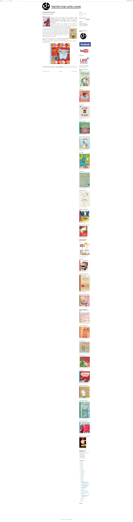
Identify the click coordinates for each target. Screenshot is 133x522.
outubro (82, 472)
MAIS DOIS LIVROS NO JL (84, 491)
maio (81, 478)
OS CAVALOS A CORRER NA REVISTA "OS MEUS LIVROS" (85, 496)
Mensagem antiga (74, 71)
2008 (81, 501)
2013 (81, 464)
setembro (82, 473)
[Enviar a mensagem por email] (58, 66)
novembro (82, 471)
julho (81, 476)
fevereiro (82, 498)
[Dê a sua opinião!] (59, 66)
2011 (81, 466)
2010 (81, 467)
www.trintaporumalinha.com (83, 25)
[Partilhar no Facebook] (61, 66)
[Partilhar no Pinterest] (62, 66)
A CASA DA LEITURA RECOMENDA (84, 487)
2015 (81, 461)
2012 (81, 465)
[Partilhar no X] (60, 66)
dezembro (82, 470)
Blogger (71, 519)
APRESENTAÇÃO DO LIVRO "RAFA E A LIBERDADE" (85, 485)
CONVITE (82, 489)
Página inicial (61, 71)
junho (82, 477)
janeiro (82, 499)
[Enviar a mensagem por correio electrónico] (56, 66)
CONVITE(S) (82, 494)
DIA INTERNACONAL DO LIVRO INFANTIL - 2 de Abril (85, 482)
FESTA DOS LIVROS (84, 490)
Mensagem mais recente (46, 71)
